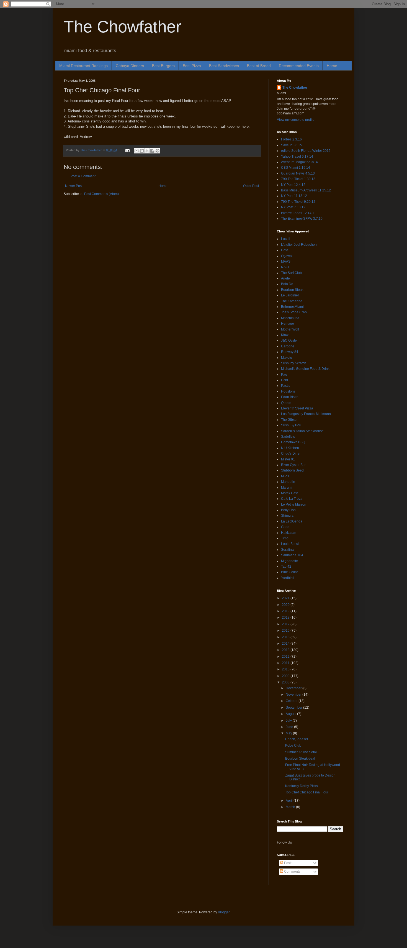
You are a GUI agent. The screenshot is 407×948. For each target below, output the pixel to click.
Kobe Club (293, 745)
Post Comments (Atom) (101, 194)
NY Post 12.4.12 (293, 185)
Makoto (286, 358)
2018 (286, 617)
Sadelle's (288, 437)
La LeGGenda (291, 521)
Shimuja (287, 515)
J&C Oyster (289, 340)
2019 (286, 611)
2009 (286, 676)
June (290, 727)
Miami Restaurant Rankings (83, 65)
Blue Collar (289, 572)
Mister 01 (288, 459)
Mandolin (288, 482)
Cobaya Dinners (130, 65)
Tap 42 (286, 566)
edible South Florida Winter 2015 (306, 151)
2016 (286, 630)
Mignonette (289, 561)
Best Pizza (192, 65)
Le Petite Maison (293, 504)
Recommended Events (299, 65)
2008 (286, 682)
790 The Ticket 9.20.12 (298, 202)
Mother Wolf (290, 329)
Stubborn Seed (292, 470)
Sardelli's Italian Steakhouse (302, 431)
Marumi (286, 488)
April (289, 801)
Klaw (284, 335)
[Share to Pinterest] (157, 150)
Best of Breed (259, 65)
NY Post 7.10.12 (293, 207)
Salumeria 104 (292, 555)
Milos (285, 476)
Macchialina (290, 318)
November (294, 694)
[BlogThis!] (142, 150)
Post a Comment (83, 176)
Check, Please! (296, 739)
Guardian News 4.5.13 (298, 173)
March (291, 807)
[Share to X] (147, 150)
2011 (286, 663)
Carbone (287, 346)
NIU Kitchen (290, 448)
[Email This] (136, 150)
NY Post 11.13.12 (294, 196)
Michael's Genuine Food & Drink (305, 369)
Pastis (285, 386)
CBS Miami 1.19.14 (295, 168)
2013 (286, 650)
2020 (286, 605)
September (294, 707)
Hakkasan (288, 533)
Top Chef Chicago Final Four (306, 792)
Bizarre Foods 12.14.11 (298, 213)
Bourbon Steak (292, 290)
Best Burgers (163, 65)
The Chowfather (122, 26)
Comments (291, 871)
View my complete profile (296, 120)
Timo (284, 538)
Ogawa (286, 256)
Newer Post (74, 186)
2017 (286, 624)
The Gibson (289, 420)
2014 (286, 643)
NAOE (285, 267)
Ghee (285, 527)
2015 (286, 637)
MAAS (285, 261)
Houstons (288, 391)
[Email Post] (127, 150)
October (292, 701)
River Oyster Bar (293, 465)
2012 (286, 657)
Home (332, 65)
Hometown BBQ (293, 442)
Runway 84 (289, 352)
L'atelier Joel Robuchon (299, 245)
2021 (286, 598)
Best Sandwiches (224, 65)
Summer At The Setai (301, 752)
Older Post (251, 186)
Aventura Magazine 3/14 (299, 162)
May (289, 733)
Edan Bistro (289, 397)
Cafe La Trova (291, 499)
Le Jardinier (290, 295)
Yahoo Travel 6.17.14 (297, 156)
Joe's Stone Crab (294, 312)
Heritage (287, 324)
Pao (284, 374)
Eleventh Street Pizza (297, 408)
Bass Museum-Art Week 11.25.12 (306, 190)
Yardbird (287, 578)
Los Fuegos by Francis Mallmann (306, 414)
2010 (286, 669)
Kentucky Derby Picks (301, 786)
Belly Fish (288, 510)
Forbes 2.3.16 (291, 139)
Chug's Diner (291, 453)
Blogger (224, 912)
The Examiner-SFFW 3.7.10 (302, 219)
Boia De (287, 284)
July (289, 720)
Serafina (287, 550)
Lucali (285, 239)
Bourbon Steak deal (300, 758)
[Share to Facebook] (152, 150)
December (294, 688)
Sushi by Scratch (293, 363)
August (291, 714)
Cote (284, 250)
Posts (287, 863)
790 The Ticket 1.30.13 (298, 179)
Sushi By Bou (291, 425)
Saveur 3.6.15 (291, 145)
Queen (286, 403)
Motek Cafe (289, 493)
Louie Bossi (290, 544)
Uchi (284, 380)
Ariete (285, 278)
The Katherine (291, 301)
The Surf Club (291, 273)
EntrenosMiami (292, 307)
